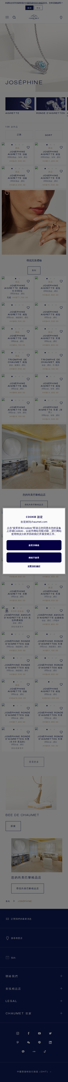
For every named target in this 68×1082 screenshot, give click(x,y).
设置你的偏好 (34, 566)
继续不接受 (34, 557)
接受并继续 (34, 545)
